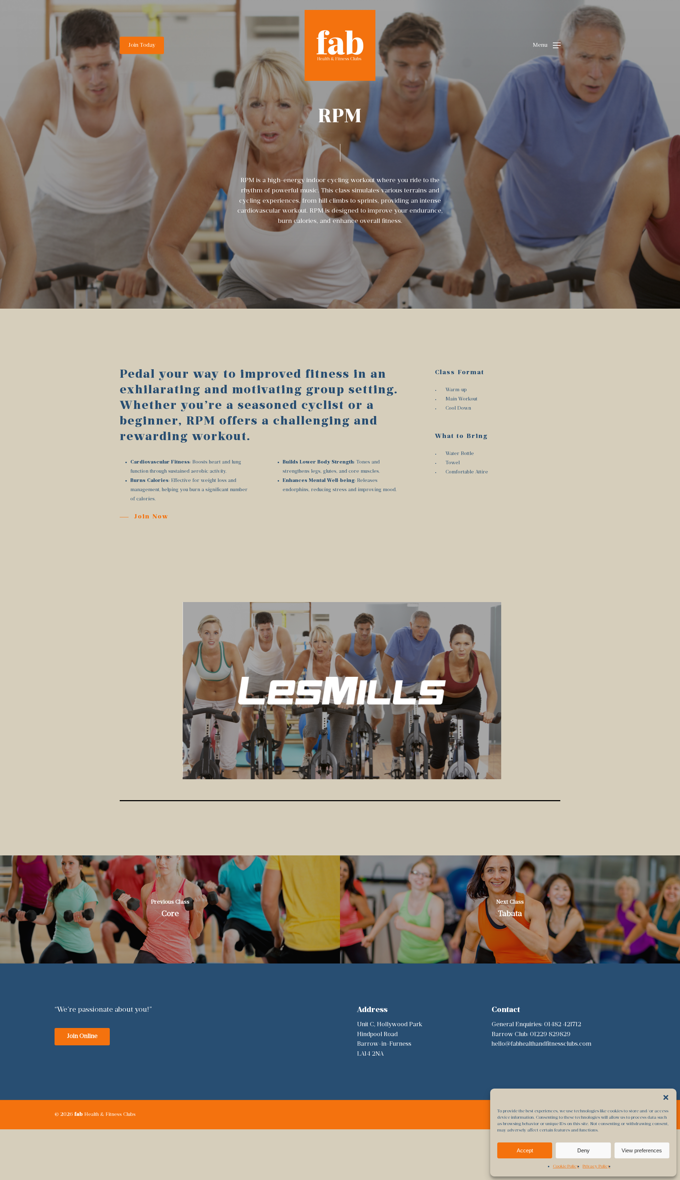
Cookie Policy (566, 1166)
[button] (665, 1097)
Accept (525, 1150)
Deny (583, 1150)
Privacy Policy (596, 1166)
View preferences (642, 1150)
